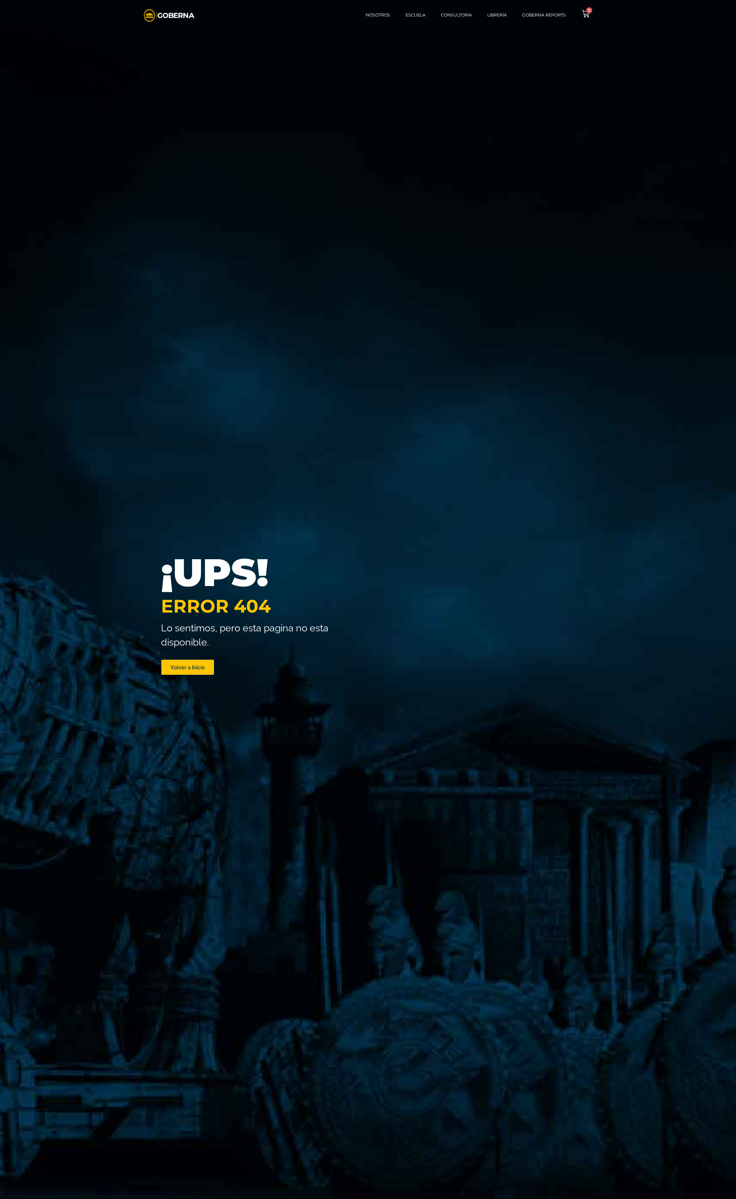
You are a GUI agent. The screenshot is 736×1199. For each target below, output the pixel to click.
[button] (187, 667)
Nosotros (378, 15)
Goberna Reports (544, 15)
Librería (497, 15)
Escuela (416, 15)
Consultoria (456, 15)
